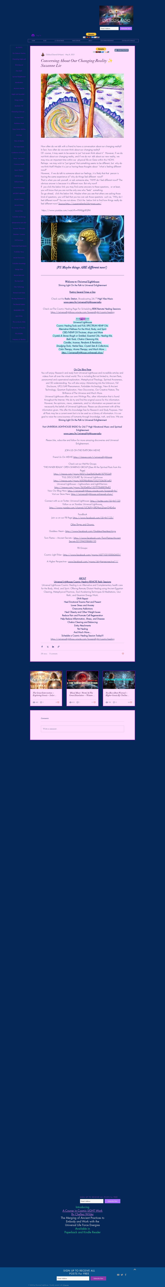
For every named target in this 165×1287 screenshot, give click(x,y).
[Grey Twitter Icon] (121, 1274)
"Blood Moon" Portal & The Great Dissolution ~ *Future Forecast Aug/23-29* (81, 694)
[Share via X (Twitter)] (47, 647)
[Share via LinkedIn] (53, 647)
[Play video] (82, 238)
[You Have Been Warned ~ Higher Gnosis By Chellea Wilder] (119, 680)
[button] (91, 35)
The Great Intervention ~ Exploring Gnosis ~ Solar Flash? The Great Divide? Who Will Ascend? (46, 694)
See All (133, 666)
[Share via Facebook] (42, 647)
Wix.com (66, 1285)
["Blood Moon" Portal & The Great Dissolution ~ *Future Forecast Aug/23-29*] (82, 680)
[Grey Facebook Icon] (125, 1274)
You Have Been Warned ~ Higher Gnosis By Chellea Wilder (116, 694)
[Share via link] (58, 647)
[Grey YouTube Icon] (118, 1274)
